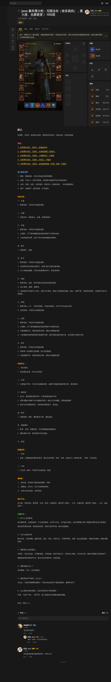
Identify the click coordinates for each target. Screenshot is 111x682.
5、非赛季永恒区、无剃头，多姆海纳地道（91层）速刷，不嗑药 (42, 164)
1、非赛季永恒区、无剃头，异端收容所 (32, 147)
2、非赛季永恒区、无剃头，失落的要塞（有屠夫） (37, 151)
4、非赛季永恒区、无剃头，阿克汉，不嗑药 (34, 160)
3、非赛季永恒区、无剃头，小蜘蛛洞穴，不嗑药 (36, 155)
